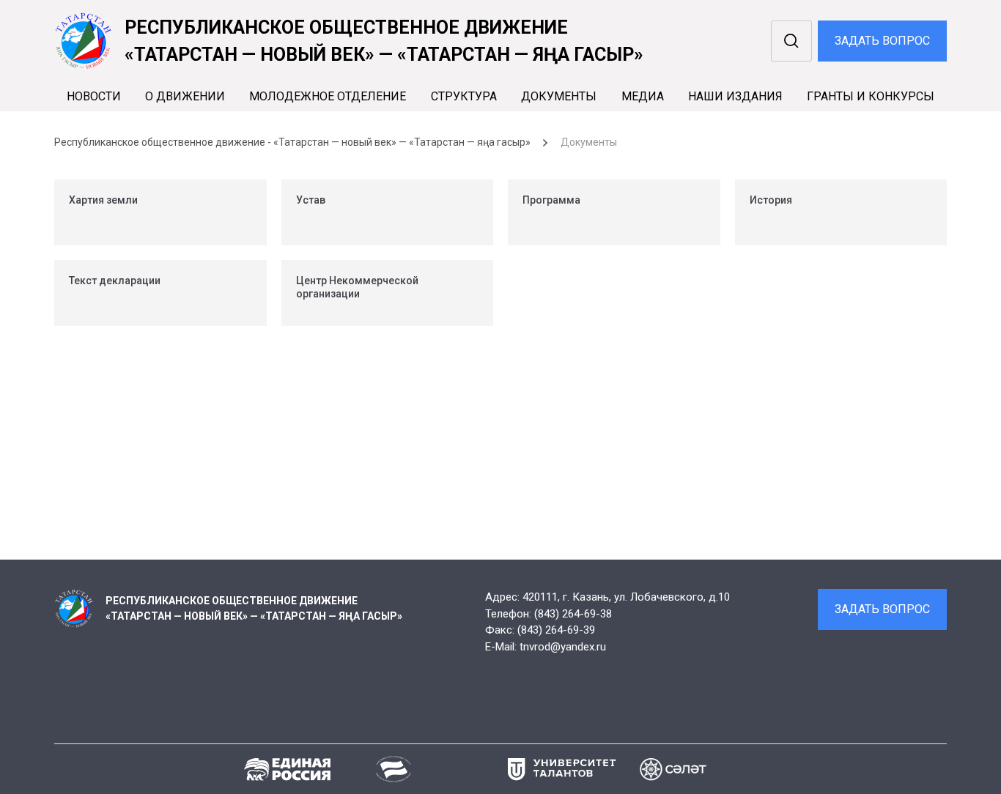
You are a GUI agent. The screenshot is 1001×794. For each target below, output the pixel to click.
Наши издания (735, 96)
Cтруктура (464, 96)
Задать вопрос (882, 41)
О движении (185, 96)
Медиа (642, 96)
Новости (94, 96)
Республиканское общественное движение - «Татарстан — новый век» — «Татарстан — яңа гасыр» (292, 142)
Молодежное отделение (327, 96)
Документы (558, 96)
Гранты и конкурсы (870, 96)
